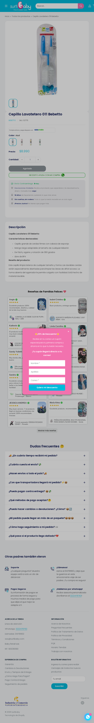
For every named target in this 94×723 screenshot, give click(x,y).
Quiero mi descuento (47, 387)
